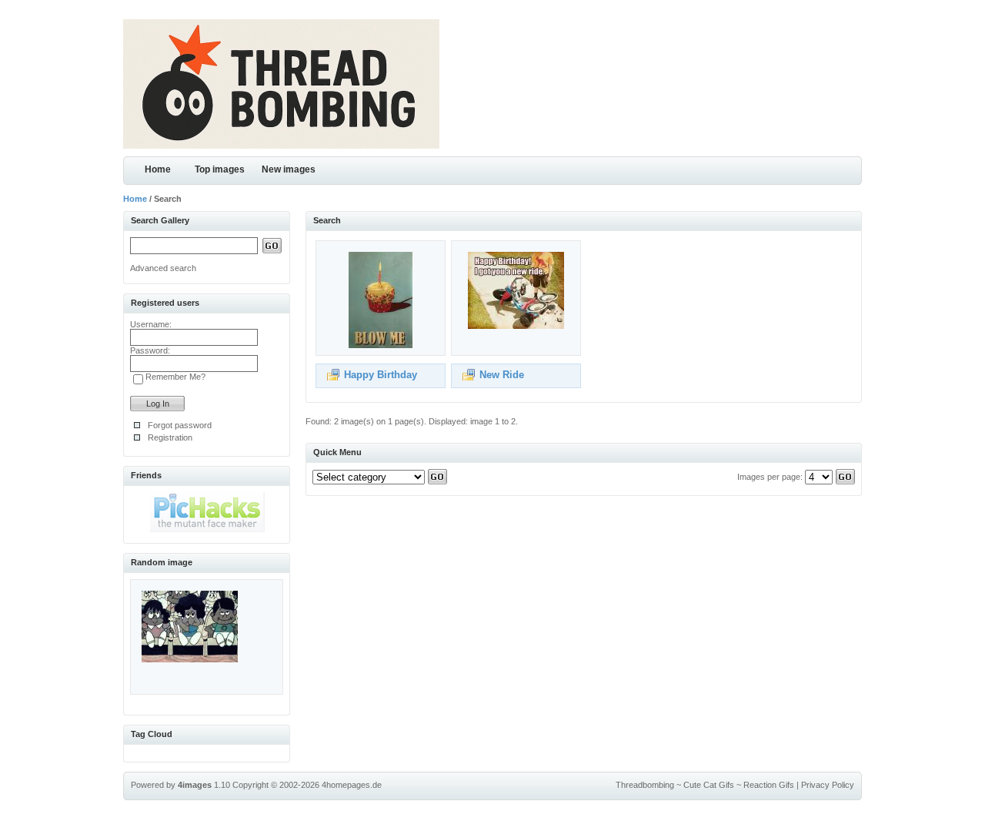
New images (289, 169)
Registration (170, 437)
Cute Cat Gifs (708, 784)
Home (158, 169)
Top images (220, 169)
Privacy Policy (827, 784)
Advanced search (163, 268)
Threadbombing (645, 784)
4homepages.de (352, 784)
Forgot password (180, 425)
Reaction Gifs (768, 784)
